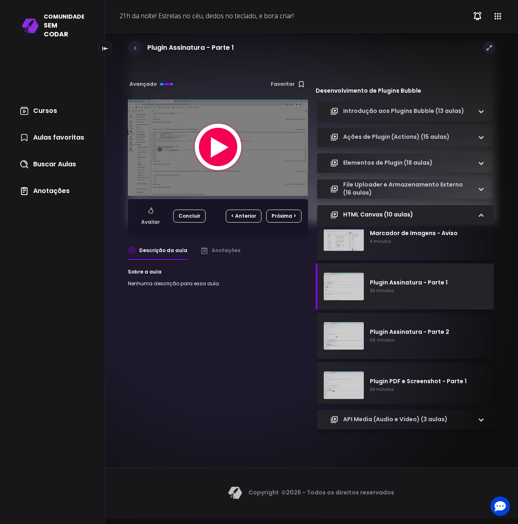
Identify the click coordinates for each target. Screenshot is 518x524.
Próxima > (284, 215)
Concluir (189, 215)
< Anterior (243, 215)
